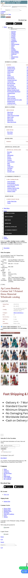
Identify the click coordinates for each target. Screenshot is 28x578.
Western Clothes (11, 191)
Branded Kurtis (11, 101)
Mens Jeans (10, 118)
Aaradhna (13, 49)
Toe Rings (9, 168)
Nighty (9, 203)
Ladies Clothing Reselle (12, 179)
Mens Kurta (10, 112)
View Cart (3, 17)
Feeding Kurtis (11, 67)
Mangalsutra (10, 155)
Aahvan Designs (15, 44)
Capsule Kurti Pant (12, 80)
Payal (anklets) (11, 161)
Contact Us (8, 2)
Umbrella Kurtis (11, 103)
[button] (14, 576)
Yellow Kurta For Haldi (13, 115)
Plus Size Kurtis (11, 83)
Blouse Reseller (11, 186)
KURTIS (9, 65)
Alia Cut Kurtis (11, 96)
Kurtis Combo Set (11, 88)
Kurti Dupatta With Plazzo (13, 91)
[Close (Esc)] (1, 434)
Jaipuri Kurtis (10, 77)
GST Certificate (8, 477)
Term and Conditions (9, 514)
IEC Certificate (7, 479)
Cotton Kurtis (10, 70)
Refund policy (7, 510)
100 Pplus (13, 31)
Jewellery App (10, 171)
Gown (8, 73)
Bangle (9, 157)
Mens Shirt (10, 114)
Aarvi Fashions (15, 51)
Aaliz (12, 47)
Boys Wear (10, 132)
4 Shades (13, 35)
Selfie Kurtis (10, 72)
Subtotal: (3, 15)
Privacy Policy (7, 508)
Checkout (8, 17)
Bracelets (9, 152)
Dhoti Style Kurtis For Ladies (14, 99)
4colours (13, 37)
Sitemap (6, 517)
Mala (8, 163)
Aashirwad (13, 54)
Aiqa (12, 59)
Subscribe (3, 448)
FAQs (5, 515)
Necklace (9, 160)
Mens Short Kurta (11, 122)
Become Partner (8, 473)
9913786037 (4, 458)
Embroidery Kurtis (11, 104)
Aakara (13, 45)
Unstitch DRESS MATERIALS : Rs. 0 (12, 326)
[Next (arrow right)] (2, 435)
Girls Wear (10, 133)
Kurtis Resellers (11, 183)
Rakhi (8, 165)
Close (9, 14)
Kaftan (9, 75)
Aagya (12, 42)
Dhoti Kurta (10, 120)
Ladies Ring (10, 166)
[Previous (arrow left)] (1, 435)
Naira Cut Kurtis (11, 98)
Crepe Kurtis (10, 81)
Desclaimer (6, 512)
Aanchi (13, 48)
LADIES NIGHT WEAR (13, 199)
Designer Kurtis (11, 68)
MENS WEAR (10, 110)
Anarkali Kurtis (11, 93)
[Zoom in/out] (2, 434)
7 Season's (13, 40)
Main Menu (6, 208)
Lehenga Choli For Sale (13, 188)
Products (6, 238)
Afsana (13, 58)
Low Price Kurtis (11, 86)
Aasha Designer (15, 52)
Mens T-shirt (10, 117)
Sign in (13, 2)
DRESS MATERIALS (18, 312)
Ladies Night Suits (11, 201)
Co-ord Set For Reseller (13, 185)
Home (5, 27)
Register (18, 2)
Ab (12, 55)
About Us (6, 470)
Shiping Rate (7, 501)
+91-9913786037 (6, 1)
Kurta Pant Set (10, 78)
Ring (8, 153)
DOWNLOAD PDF (7, 335)
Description (6, 248)
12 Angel (13, 34)
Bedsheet (9, 141)
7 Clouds (13, 38)
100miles (13, 33)
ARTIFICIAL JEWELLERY (14, 149)
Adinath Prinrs (14, 57)
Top (8, 95)
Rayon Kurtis (10, 85)
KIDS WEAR (10, 130)
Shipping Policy (8, 511)
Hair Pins (9, 170)
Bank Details (7, 476)
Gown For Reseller (12, 189)
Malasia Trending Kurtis (13, 90)
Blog (5, 474)
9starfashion (14, 41)
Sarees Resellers (11, 181)
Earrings (9, 158)
